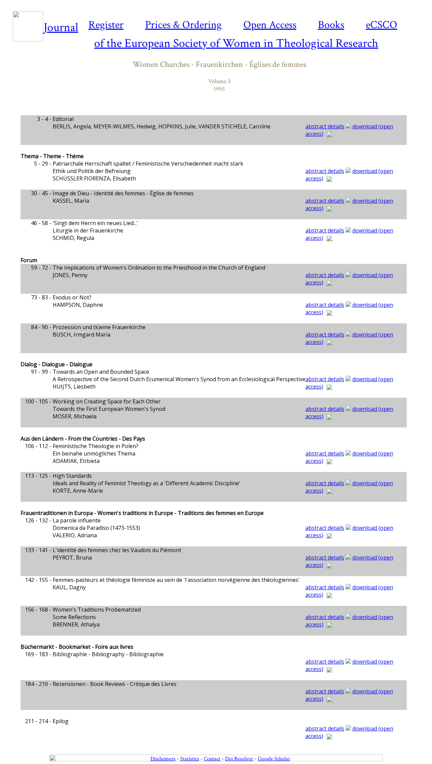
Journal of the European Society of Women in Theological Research (211, 35)
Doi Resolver (239, 758)
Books (331, 25)
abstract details (324, 126)
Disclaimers (163, 758)
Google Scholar (274, 758)
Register (106, 25)
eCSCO (381, 25)
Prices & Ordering (183, 25)
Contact (212, 758)
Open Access (269, 25)
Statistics (189, 758)
